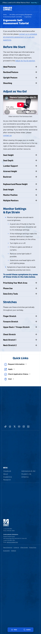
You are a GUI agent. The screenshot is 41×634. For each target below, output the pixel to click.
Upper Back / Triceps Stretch (16, 327)
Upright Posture (10, 77)
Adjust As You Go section (25, 60)
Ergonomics (27, 17)
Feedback (13, 550)
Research (7, 480)
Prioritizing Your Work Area (15, 283)
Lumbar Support (10, 166)
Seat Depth (8, 160)
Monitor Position (10, 195)
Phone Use (8, 288)
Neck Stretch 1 (9, 340)
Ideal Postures (9, 67)
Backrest (7, 177)
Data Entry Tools (10, 294)
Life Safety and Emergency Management (20, 14)
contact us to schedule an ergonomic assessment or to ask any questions (20, 37)
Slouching (7, 83)
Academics (7, 477)
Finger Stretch (9, 316)
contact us (7, 135)
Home (5, 14)
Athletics (25, 477)
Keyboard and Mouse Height (15, 184)
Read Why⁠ (34, 2)
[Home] (7, 8)
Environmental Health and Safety (12, 17)
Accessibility (6, 550)
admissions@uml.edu (12, 542)
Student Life (26, 474)
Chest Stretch (9, 334)
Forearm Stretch (10, 321)
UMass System (24, 547)
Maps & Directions (7, 547)
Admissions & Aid (28, 471)
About (5, 474)
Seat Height (8, 155)
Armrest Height (10, 171)
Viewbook (7, 471)
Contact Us (16, 547)
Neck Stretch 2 (10, 345)
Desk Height (8, 189)
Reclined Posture (10, 72)
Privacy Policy (32, 547)
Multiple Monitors (10, 200)
